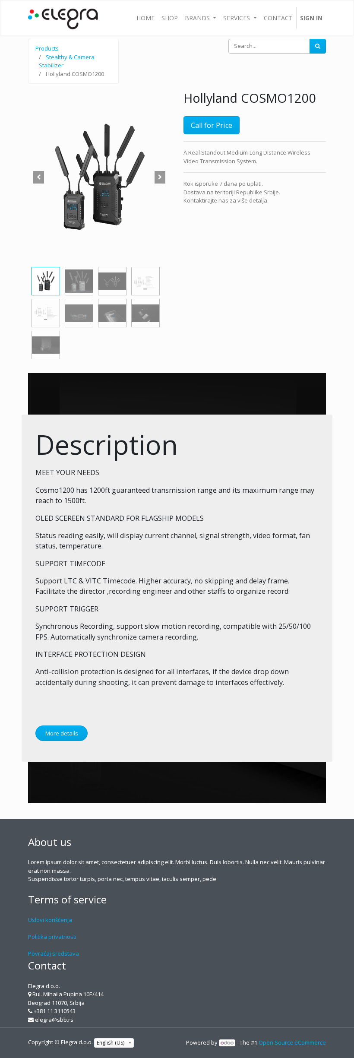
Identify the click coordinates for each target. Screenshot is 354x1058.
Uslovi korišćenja (50, 920)
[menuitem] (145, 18)
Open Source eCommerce (292, 1042)
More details (61, 733)
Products (47, 48)
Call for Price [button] (211, 125)
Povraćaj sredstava (53, 953)
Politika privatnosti (52, 937)
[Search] (318, 46)
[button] (39, 177)
